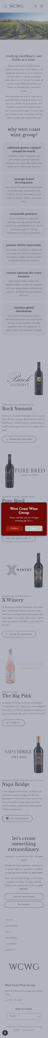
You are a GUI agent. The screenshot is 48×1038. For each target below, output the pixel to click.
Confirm (14, 528)
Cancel (34, 528)
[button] (5, 1033)
